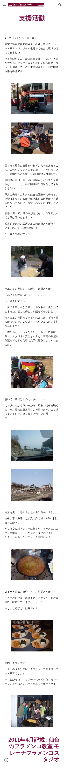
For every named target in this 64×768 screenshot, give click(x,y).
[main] (32, 18)
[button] (4, 4)
